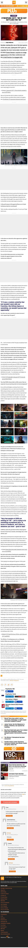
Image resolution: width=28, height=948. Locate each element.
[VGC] (14, 2)
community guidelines (9, 785)
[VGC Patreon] (17, 6)
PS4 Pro (13, 505)
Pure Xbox (3, 925)
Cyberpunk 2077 (18, 73)
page (23, 794)
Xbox (21, 165)
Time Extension (4, 932)
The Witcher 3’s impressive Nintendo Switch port (14, 99)
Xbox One (5, 505)
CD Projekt (3, 453)
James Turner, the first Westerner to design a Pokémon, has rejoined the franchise (14, 726)
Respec (2, 930)
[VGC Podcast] (19, 6)
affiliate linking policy (14, 680)
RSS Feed (3, 900)
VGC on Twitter (4, 907)
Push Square (4, 927)
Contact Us (3, 895)
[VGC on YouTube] (23, 6)
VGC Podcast (4, 906)
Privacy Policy (4, 897)
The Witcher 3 (8, 605)
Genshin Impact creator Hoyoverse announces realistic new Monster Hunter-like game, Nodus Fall (15, 743)
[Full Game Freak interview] (4, 776)
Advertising (3, 891)
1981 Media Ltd (9, 877)
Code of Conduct (5, 893)
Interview (14, 15)
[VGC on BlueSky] (22, 6)
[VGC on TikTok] (25, 6)
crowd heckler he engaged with (12, 57)
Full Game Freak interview (16, 773)
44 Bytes (9, 936)
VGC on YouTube (5, 909)
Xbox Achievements (5, 934)
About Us (3, 890)
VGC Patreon (4, 904)
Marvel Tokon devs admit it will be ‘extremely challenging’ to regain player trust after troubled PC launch (15, 720)
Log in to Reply (9, 815)
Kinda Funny (4, 919)
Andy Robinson (9, 42)
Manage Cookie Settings (6, 888)
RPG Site (3, 928)
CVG (2, 916)
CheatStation (4, 914)
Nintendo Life (4, 921)
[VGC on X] (20, 6)
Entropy (9, 833)
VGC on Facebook (5, 902)
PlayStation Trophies (5, 923)
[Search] (26, 2)
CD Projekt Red (17, 61)
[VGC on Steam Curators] (26, 6)
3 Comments (24, 770)
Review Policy (4, 899)
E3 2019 (18, 127)
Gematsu (3, 918)
